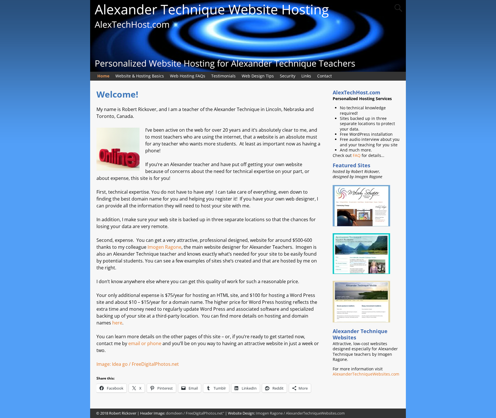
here (117, 323)
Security (287, 76)
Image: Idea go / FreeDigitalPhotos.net (137, 364)
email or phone (144, 343)
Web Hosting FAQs (187, 76)
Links (306, 76)
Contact (324, 76)
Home (103, 76)
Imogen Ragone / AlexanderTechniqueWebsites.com (300, 413)
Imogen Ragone (164, 247)
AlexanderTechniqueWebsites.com (366, 374)
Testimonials (223, 76)
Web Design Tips (258, 76)
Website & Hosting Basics (139, 76)
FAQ (357, 155)
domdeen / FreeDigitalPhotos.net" (195, 413)
